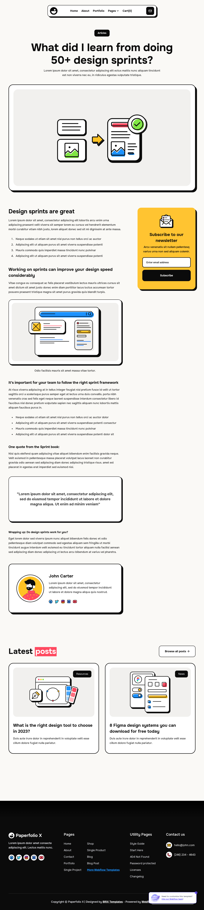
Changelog (137, 876)
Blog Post (93, 863)
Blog (90, 856)
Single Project (72, 869)
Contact (69, 856)
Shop (90, 843)
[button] (113, 10)
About (85, 10)
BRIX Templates (113, 901)
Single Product (96, 850)
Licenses (135, 869)
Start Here (136, 850)
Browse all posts (177, 651)
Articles (102, 33)
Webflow (147, 901)
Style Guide (137, 843)
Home (74, 10)
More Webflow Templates (103, 869)
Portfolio (98, 10)
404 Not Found (139, 856)
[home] (54, 11)
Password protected (143, 863)
